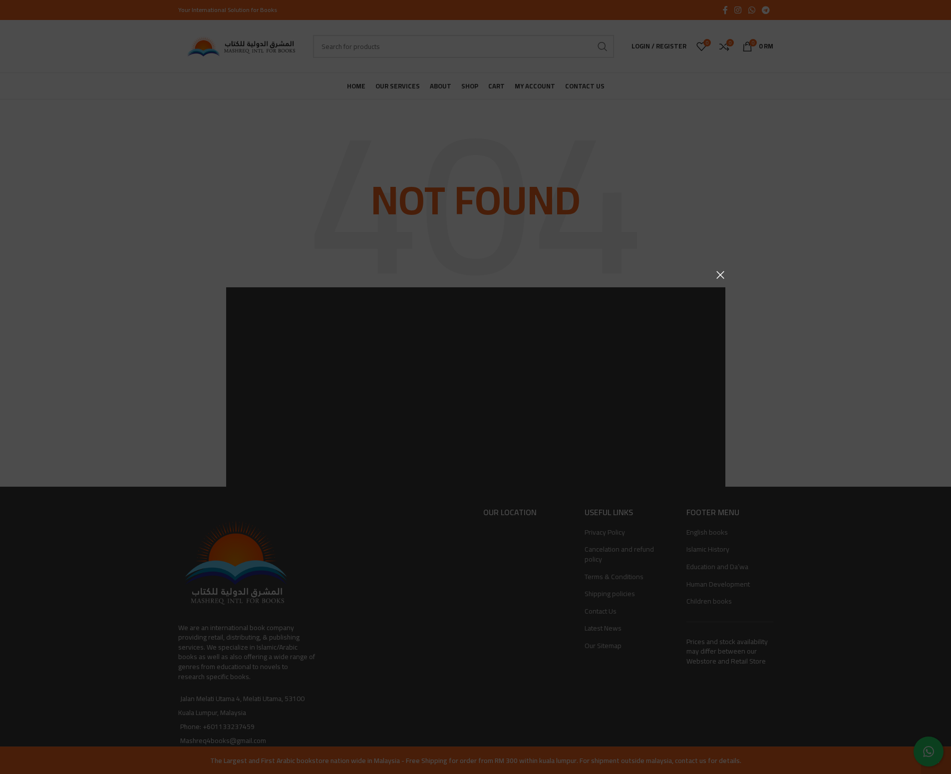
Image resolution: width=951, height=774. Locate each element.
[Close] (720, 274)
